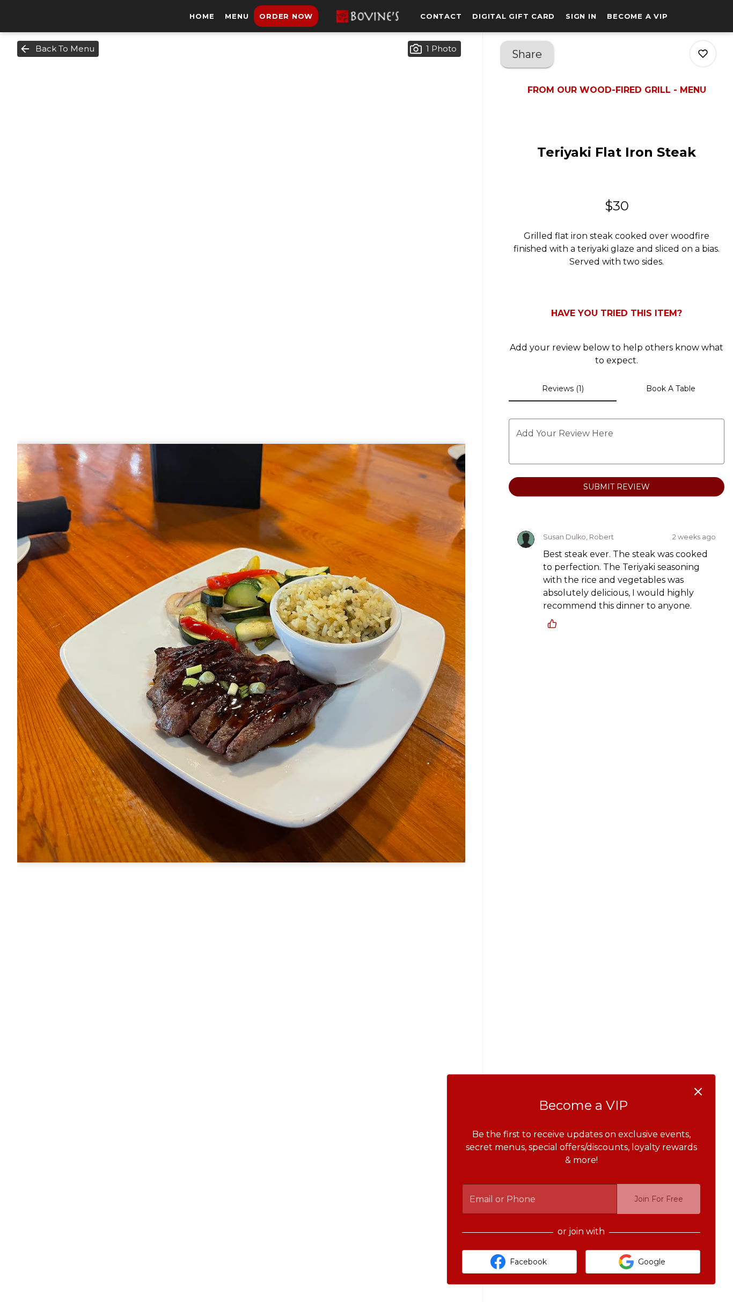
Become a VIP (637, 16)
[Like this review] (555, 624)
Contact (440, 16)
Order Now (286, 16)
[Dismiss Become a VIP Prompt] (698, 1091)
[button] (58, 49)
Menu (236, 16)
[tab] (563, 388)
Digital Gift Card (513, 16)
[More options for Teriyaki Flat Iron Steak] (703, 54)
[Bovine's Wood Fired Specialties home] (366, 16)
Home (201, 16)
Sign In (581, 16)
